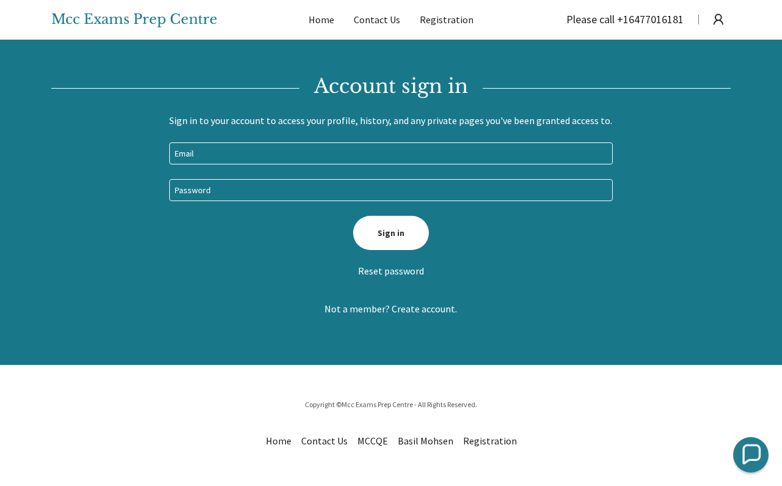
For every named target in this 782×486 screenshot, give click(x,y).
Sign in (391, 232)
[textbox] (390, 153)
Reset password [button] (391, 271)
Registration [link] (446, 19)
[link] (153, 20)
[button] (718, 19)
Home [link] (321, 19)
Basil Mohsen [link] (425, 441)
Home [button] (278, 441)
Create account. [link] (424, 309)
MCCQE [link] (372, 441)
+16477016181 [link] (650, 19)
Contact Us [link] (377, 19)
